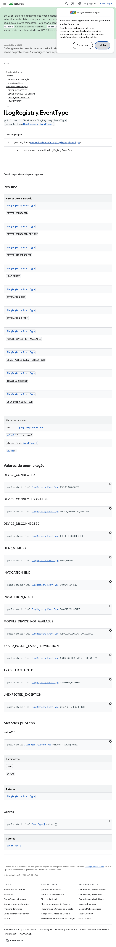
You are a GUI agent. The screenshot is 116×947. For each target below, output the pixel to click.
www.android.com (88, 904)
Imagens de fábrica (13, 909)
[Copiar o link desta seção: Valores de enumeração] (48, 466)
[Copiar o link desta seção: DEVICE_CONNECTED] (38, 475)
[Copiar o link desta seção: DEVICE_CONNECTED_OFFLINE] (51, 499)
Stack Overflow (86, 913)
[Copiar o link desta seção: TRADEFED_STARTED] (36, 670)
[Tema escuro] (110, 484)
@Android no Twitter (51, 889)
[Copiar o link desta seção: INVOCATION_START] (36, 597)
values (10, 450)
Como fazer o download (15, 899)
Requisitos (8, 894)
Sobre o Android (12, 929)
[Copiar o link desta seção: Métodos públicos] (38, 723)
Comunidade (29, 929)
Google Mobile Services (90, 909)
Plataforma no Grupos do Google (57, 909)
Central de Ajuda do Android (92, 889)
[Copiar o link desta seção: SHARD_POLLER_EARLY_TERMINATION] (62, 646)
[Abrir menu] (5, 3)
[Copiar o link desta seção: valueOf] (18, 732)
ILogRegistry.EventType (37, 124)
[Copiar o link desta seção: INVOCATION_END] (34, 573)
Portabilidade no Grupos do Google (58, 918)
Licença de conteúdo (94, 866)
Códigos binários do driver (16, 913)
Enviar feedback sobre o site (94, 929)
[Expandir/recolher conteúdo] (22, 72)
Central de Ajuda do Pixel (91, 894)
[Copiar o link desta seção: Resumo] (21, 187)
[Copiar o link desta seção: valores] (17, 812)
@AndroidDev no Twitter (52, 894)
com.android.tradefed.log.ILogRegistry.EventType (55, 142)
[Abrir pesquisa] (66, 3)
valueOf (11, 435)
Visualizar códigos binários (16, 904)
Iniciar (102, 45)
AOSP (6, 63)
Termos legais (45, 929)
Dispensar (83, 45)
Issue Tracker (85, 918)
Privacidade (71, 929)
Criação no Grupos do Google (55, 913)
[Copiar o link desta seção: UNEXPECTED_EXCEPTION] (44, 695)
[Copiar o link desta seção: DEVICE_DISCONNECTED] (42, 524)
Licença (59, 929)
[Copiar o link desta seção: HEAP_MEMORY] (29, 548)
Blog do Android (49, 899)
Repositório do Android (15, 889)
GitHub (7, 918)
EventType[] (30, 443)
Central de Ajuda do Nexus (91, 899)
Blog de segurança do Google (55, 904)
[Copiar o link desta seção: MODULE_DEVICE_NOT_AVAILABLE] (56, 621)
